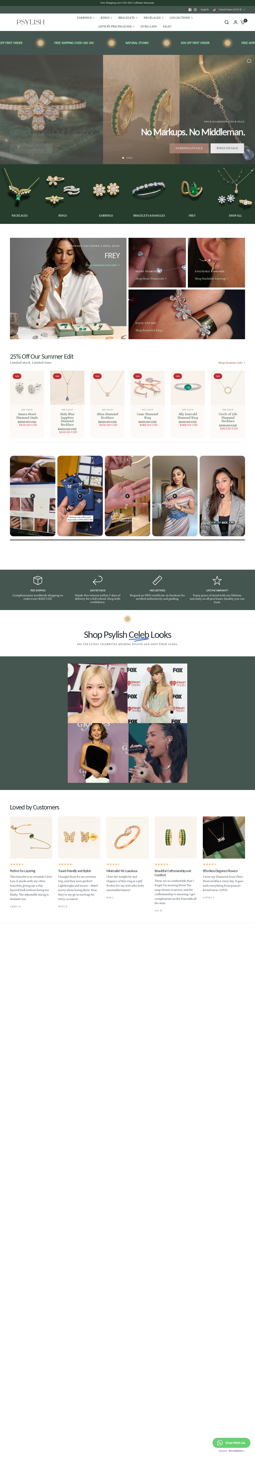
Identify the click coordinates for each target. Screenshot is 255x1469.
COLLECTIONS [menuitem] (180, 17)
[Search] (227, 22)
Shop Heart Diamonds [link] (149, 278)
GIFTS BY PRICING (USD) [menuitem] (114, 26)
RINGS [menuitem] (105, 17)
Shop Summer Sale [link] (230, 362)
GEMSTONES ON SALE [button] (31, 148)
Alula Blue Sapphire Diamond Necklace (67, 419)
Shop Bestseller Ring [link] (148, 330)
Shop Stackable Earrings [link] (210, 278)
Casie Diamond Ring (147, 415)
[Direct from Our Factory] (127, 109)
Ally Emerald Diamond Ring (188, 415)
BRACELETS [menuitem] (126, 17)
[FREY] (68, 288)
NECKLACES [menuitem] (152, 17)
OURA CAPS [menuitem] (148, 26)
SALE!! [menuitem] (167, 26)
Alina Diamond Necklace (107, 415)
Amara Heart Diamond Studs (27, 415)
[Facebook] (190, 9)
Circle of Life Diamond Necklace (228, 417)
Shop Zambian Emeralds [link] (101, 265)
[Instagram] (195, 9)
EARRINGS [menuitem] (84, 17)
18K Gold (27, 409)
